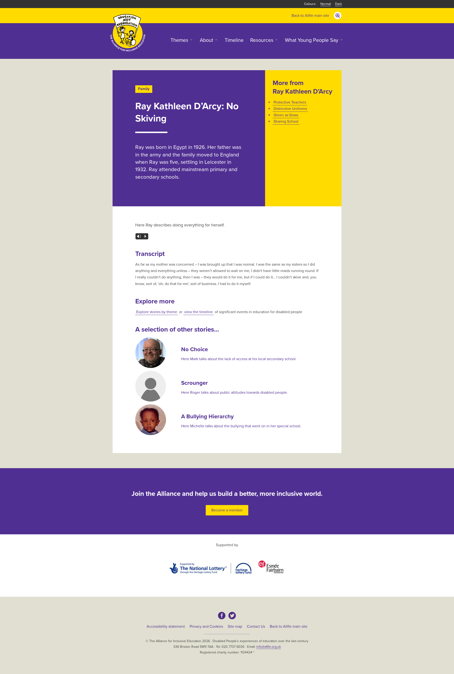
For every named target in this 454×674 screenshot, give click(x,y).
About (206, 40)
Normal (325, 4)
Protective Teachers (290, 102)
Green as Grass (286, 115)
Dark (338, 4)
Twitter (232, 615)
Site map (235, 626)
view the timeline (198, 312)
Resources (261, 40)
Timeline (234, 40)
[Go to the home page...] (128, 32)
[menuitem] (310, 15)
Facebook (222, 615)
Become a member (227, 510)
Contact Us (256, 626)
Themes (179, 40)
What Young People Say (311, 40)
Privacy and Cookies (206, 626)
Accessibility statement (166, 626)
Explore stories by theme (156, 312)
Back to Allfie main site (310, 15)
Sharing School (286, 121)
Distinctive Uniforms (290, 108)
